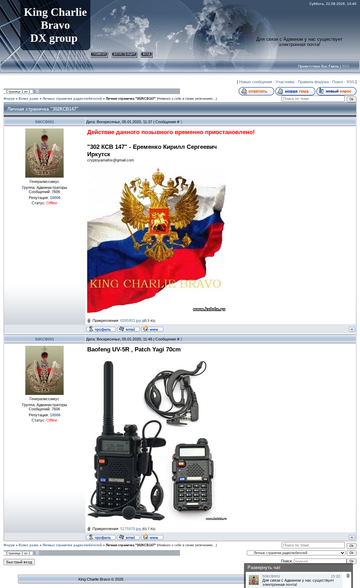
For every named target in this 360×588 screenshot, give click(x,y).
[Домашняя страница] (152, 328)
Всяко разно (29, 98)
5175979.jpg (130, 529)
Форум (9, 98)
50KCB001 (44, 122)
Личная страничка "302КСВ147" (131, 98)
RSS (345, 66)
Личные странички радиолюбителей (72, 98)
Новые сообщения (255, 82)
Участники (285, 82)
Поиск (337, 82)
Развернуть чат (264, 567)
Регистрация (124, 53)
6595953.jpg (130, 320)
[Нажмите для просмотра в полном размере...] (157, 364)
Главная (99, 53)
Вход (146, 53)
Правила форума (313, 82)
